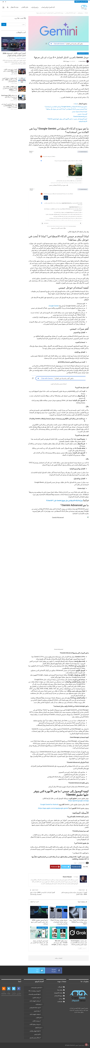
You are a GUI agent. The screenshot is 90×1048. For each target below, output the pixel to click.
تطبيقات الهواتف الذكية (35, 1014)
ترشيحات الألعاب (36, 1021)
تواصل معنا (60, 990)
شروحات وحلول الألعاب (34, 1024)
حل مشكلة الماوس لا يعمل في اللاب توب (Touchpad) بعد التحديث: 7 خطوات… (9, 105)
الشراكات (60, 987)
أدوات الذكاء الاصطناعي (83, 53)
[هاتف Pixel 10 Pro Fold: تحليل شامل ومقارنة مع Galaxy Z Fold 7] (78, 912)
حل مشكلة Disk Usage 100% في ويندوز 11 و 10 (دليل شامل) (9, 97)
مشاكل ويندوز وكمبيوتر (35, 1037)
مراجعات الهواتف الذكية (81, 907)
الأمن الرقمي (44, 907)
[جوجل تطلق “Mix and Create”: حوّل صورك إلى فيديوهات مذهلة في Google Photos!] (58, 933)
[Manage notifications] (86, 1044)
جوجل (75, 862)
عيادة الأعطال (14, 7)
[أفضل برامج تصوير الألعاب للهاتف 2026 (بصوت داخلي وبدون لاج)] (22, 71)
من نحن (61, 998)
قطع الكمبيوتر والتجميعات (34, 994)
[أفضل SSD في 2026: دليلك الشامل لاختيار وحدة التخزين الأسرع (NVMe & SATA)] (22, 89)
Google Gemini (54, 306)
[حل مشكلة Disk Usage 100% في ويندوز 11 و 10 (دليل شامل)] (22, 97)
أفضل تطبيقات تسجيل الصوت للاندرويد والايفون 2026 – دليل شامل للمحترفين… (9, 79)
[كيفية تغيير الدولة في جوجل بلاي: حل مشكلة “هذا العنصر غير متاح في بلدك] (39, 933)
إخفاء (76, 103)
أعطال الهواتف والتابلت (42, 927)
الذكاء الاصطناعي (81, 862)
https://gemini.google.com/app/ (78, 801)
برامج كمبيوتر (37, 1011)
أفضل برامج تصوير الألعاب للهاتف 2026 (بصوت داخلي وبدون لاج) (10, 71)
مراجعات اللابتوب (36, 997)
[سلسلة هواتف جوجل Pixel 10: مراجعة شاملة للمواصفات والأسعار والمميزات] (58, 912)
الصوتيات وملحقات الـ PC (34, 991)
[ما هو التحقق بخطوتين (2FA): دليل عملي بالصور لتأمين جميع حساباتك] (39, 912)
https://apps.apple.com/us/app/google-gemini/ (53, 808)
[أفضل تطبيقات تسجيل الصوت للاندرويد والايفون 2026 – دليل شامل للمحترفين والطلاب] (22, 80)
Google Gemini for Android (49, 804)
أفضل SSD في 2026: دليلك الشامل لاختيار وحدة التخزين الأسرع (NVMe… (10, 88)
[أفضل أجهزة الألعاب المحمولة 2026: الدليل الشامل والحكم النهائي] (13, 44)
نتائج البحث (60, 1001)
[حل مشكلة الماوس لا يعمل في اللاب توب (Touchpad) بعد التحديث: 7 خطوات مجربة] (22, 106)
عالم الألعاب (24, 7)
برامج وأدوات (34, 7)
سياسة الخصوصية (58, 992)
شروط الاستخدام (58, 995)
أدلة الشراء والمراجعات (48, 7)
